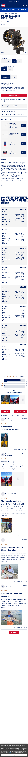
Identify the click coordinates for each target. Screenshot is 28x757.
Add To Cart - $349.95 (14, 95)
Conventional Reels (13, 13)
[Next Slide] (26, 399)
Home (2, 13)
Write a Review (22, 412)
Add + (23, 125)
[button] (5, 22)
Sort (13, 415)
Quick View (23, 209)
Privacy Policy (11, 752)
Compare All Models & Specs (8, 90)
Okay (14, 755)
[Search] (20, 5)
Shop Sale (23, 9)
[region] (14, 399)
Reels (6, 13)
